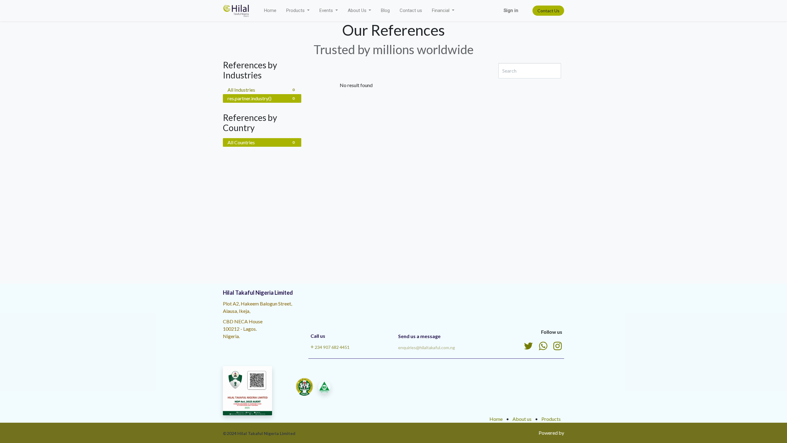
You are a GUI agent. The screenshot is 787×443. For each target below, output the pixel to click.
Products (551, 419)
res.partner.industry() (261, 98)
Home (496, 419)
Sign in (511, 10)
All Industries (261, 90)
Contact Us (548, 10)
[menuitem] (270, 11)
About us (522, 419)
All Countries (261, 142)
